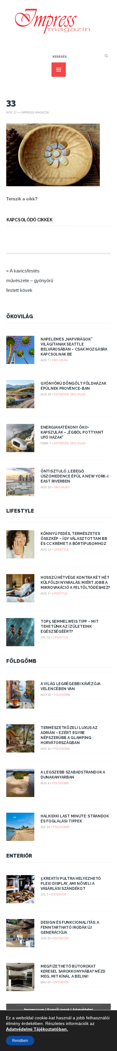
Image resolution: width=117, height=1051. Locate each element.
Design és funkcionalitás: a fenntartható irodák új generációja (70, 927)
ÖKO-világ (60, 360)
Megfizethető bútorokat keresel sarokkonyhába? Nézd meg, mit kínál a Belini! (73, 971)
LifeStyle (20, 511)
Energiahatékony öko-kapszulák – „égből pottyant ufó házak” (72, 432)
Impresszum (34, 1009)
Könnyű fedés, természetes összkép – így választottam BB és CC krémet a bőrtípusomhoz (74, 538)
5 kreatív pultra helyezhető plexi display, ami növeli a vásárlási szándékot (71, 883)
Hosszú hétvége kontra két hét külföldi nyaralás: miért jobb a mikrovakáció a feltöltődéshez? (75, 582)
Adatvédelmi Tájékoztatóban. (37, 1029)
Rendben (20, 1040)
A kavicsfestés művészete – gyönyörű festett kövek (29, 280)
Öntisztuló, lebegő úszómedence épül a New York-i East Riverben (74, 476)
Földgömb (21, 661)
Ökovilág (19, 317)
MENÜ (58, 69)
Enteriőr (61, 394)
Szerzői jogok (58, 1009)
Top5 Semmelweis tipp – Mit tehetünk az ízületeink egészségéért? (69, 626)
